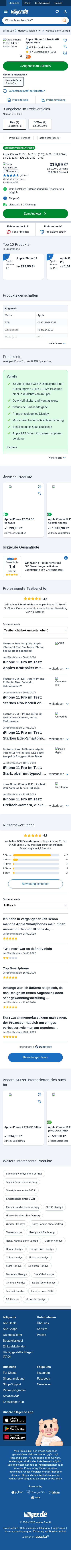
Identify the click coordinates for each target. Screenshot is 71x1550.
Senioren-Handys (38, 1265)
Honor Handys (14, 1249)
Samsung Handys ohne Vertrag (24, 1173)
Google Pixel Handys (41, 1249)
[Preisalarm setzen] (65, 53)
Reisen (58, 2)
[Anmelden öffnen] (65, 11)
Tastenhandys (14, 1232)
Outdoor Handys (15, 1223)
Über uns (43, 1323)
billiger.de (8, 30)
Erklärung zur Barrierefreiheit (49, 1531)
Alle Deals (9, 1323)
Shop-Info (14, 198)
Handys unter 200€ (42, 1291)
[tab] (14, 124)
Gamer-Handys (53, 1240)
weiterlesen (55, 343)
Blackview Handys (16, 1274)
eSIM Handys (13, 1265)
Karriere (42, 1329)
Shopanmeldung (13, 1378)
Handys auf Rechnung (42, 1232)
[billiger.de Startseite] (19, 11)
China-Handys (14, 1257)
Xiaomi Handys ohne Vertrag (22, 1207)
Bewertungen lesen (35, 1057)
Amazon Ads (11, 1396)
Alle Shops (10, 1329)
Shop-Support (12, 1384)
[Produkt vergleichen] (65, 46)
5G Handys (12, 1299)
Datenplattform (12, 1334)
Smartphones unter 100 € (21, 1190)
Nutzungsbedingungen (18, 1531)
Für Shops (9, 1372)
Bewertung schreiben (35, 883)
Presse (41, 1334)
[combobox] (35, 20)
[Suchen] (64, 20)
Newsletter (44, 1384)
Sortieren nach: (12, 624)
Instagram (43, 1372)
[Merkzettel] (57, 11)
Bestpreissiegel (13, 1340)
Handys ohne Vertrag (58, 30)
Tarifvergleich (42, 2)
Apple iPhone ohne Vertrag (21, 1182)
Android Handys (15, 1291)
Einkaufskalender (14, 1346)
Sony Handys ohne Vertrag (47, 1223)
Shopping (14, 2)
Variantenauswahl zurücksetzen (27, 90)
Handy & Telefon (27, 30)
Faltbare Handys (38, 1257)
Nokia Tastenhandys (44, 1282)
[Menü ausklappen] (39, 30)
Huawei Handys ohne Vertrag (23, 1215)
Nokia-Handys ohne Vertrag (22, 1240)
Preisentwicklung (56, 99)
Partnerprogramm (14, 1390)
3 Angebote (35, 65)
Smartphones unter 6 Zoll (20, 1198)
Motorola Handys (36, 1299)
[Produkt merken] (65, 40)
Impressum (59, 1527)
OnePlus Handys (15, 1282)
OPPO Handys (54, 1207)
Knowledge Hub (13, 1401)
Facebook (43, 1378)
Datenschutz (10, 1527)
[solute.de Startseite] (35, 1536)
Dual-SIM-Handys (44, 1274)
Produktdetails (20, 99)
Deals (27, 2)
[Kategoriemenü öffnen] (5, 11)
